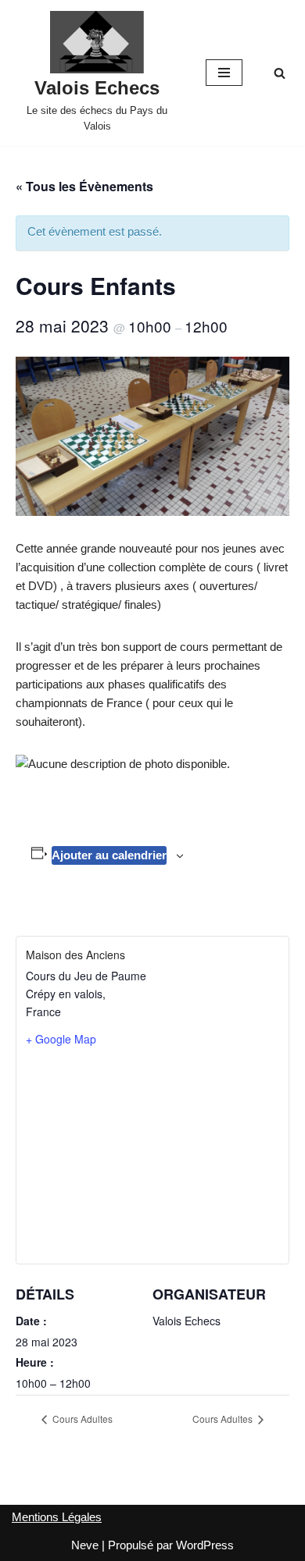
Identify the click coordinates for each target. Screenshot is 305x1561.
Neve (85, 1545)
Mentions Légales (57, 1517)
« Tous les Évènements (84, 186)
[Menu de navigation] (224, 72)
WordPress (205, 1545)
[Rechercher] (279, 73)
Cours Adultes (81, 1418)
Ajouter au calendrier (109, 855)
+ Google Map (61, 1039)
